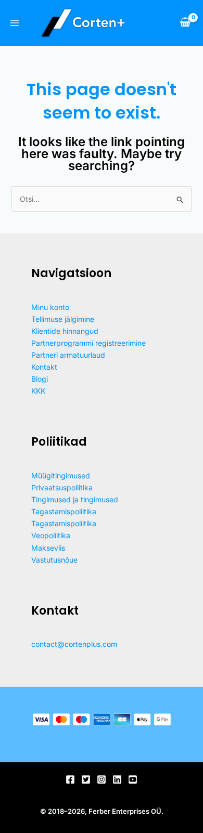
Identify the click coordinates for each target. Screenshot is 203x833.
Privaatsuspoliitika (62, 487)
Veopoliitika (50, 535)
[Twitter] (86, 779)
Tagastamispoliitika (63, 511)
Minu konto (50, 307)
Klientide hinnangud (64, 331)
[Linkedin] (117, 779)
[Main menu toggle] (14, 22)
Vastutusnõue (54, 559)
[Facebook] (70, 779)
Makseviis (48, 547)
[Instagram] (101, 779)
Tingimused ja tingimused (74, 499)
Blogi (39, 378)
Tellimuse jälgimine (62, 319)
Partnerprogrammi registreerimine (88, 343)
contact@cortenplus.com (74, 644)
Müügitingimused (60, 475)
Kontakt (44, 366)
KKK (38, 390)
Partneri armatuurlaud (68, 354)
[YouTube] (132, 779)
